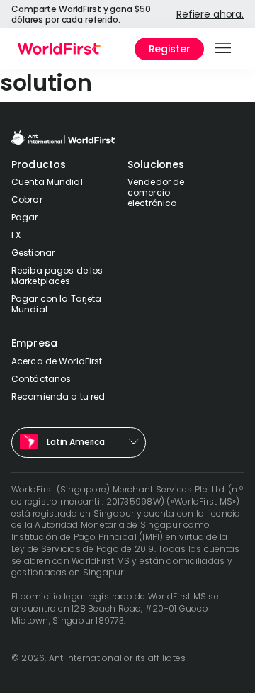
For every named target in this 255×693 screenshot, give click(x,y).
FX (16, 235)
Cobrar (26, 199)
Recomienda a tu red (58, 396)
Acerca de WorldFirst (56, 361)
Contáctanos (41, 379)
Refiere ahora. (210, 14)
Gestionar (33, 253)
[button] (224, 49)
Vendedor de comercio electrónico (156, 192)
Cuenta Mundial (47, 182)
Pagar (24, 217)
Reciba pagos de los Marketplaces (57, 275)
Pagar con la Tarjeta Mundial (56, 304)
